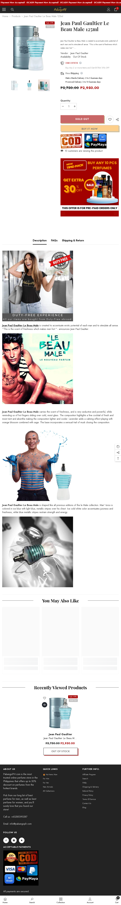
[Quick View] (44, 704)
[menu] (4, 9)
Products (16, 16)
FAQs (54, 240)
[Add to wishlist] (110, 119)
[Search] (12, 9)
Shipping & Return (73, 240)
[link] (21, 663)
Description (40, 240)
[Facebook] (6, 840)
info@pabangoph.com (21, 823)
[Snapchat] (21, 840)
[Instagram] (14, 840)
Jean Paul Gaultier (79, 53)
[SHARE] (116, 119)
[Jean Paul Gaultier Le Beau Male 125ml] (60, 712)
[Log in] (108, 9)
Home (5, 16)
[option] (29, 47)
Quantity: (65, 100)
